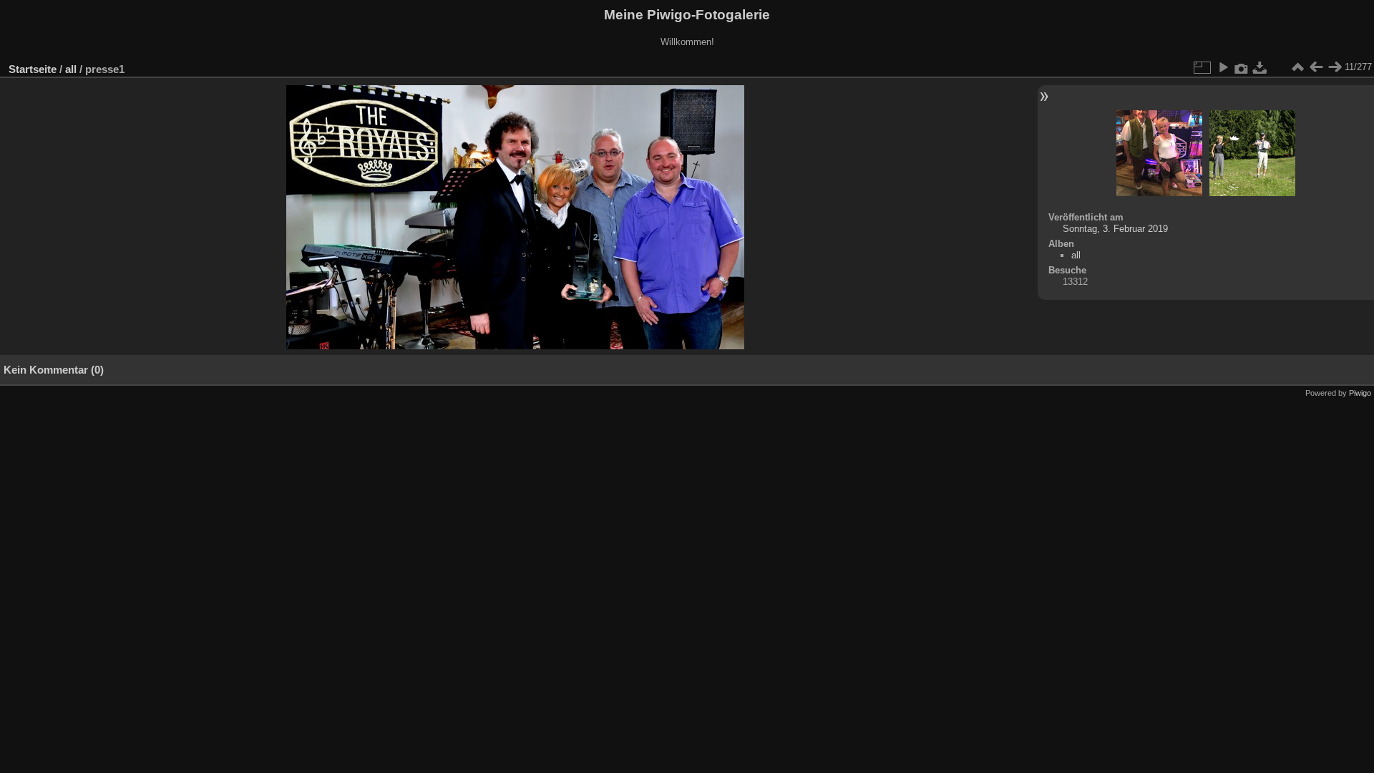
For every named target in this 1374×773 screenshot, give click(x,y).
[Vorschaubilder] (1297, 67)
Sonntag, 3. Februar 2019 (1115, 228)
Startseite (33, 69)
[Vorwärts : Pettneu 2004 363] (1334, 67)
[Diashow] (1223, 67)
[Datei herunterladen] (1260, 67)
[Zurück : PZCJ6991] (1316, 67)
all (71, 69)
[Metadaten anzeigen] (1241, 67)
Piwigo (1360, 393)
